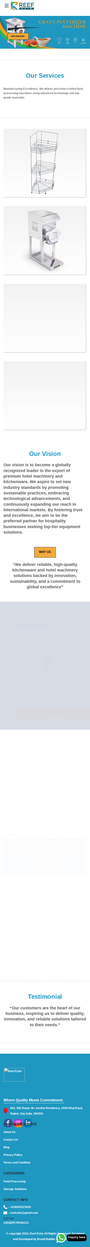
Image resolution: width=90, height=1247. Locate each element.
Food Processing (13, 968)
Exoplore (48, 713)
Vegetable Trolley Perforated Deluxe (67, 830)
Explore (44, 865)
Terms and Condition (16, 1162)
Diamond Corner (15, 830)
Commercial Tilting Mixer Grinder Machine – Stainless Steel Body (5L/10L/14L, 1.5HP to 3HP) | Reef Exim (23, 973)
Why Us (45, 552)
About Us (9, 1131)
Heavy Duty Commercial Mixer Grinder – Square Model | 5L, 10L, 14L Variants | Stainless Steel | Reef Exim (67, 973)
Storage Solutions (14, 826)
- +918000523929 (19, 1206)
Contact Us (10, 1139)
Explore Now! (18, 36)
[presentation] (4, 32)
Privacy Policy (12, 1154)
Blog (6, 1147)
